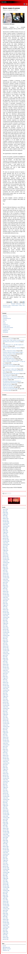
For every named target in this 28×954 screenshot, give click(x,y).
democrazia (18, 303)
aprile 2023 (5, 570)
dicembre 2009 (6, 813)
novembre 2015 (6, 705)
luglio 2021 (5, 602)
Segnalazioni (5, 330)
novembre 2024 (6, 541)
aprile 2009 (5, 825)
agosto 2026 (5, 509)
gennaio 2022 (5, 593)
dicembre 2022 (6, 576)
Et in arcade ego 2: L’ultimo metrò (10, 369)
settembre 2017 (6, 671)
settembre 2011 (6, 781)
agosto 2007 (5, 855)
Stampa (9, 302)
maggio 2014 (5, 732)
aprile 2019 (5, 643)
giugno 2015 (5, 712)
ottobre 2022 (5, 579)
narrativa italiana (15, 305)
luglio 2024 (5, 547)
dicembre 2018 (6, 649)
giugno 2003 (5, 931)
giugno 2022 (5, 585)
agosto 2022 (5, 582)
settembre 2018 (6, 653)
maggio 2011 (5, 787)
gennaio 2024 (5, 556)
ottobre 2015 (5, 706)
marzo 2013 (5, 753)
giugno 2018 (5, 658)
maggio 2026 (5, 514)
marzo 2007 (5, 863)
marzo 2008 (5, 845)
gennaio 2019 (5, 647)
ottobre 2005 (5, 889)
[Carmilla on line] (14, 2)
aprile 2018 (5, 661)
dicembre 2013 (6, 740)
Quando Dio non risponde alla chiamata (11, 373)
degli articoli (6, 947)
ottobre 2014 (5, 725)
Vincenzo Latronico (6, 306)
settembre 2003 (6, 927)
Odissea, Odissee (6, 355)
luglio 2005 (5, 893)
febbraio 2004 (5, 919)
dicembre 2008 (6, 831)
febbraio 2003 (5, 937)
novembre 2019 (6, 632)
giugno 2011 (5, 785)
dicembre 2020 (6, 612)
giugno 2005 (5, 895)
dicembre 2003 (6, 922)
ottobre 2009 (5, 816)
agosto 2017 (5, 673)
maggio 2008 (5, 842)
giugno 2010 (5, 804)
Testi (4, 321)
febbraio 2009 (5, 828)
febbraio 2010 (5, 810)
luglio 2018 (5, 656)
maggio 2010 (5, 805)
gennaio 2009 (5, 829)
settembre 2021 (6, 599)
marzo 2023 (5, 571)
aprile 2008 (5, 843)
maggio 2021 (5, 605)
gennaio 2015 (5, 720)
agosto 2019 (5, 637)
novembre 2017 (6, 668)
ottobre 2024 (5, 542)
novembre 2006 (6, 869)
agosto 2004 (5, 910)
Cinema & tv (5, 324)
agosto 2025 (5, 527)
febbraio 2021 (5, 609)
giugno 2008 (5, 840)
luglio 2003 (5, 930)
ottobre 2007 (5, 852)
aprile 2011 (5, 788)
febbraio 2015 (5, 719)
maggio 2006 (5, 878)
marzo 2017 (5, 681)
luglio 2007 (5, 857)
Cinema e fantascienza (9, 350)
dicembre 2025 (6, 521)
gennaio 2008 (5, 848)
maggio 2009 (5, 823)
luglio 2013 (5, 747)
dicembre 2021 (6, 594)
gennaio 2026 (5, 520)
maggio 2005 (5, 896)
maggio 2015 (5, 714)
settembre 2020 (6, 617)
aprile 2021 (5, 606)
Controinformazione (7, 318)
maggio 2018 (5, 659)
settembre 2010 (6, 799)
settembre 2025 (6, 526)
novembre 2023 (6, 559)
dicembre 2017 (6, 667)
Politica (20, 305)
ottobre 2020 (5, 615)
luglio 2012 (5, 766)
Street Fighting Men (7, 375)
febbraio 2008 (5, 846)
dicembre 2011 (6, 776)
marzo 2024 (5, 553)
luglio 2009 (5, 820)
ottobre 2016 (5, 688)
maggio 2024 (5, 550)
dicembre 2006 (6, 867)
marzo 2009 (5, 826)
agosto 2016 (5, 691)
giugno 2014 (5, 731)
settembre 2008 (6, 835)
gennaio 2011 (5, 793)
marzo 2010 (5, 808)
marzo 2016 (5, 699)
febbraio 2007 (5, 864)
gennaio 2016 (5, 702)
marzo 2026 (5, 517)
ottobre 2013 (5, 743)
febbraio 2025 (5, 536)
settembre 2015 (6, 708)
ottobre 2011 (5, 779)
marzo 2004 (5, 917)
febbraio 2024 (5, 555)
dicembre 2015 (6, 703)
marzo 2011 (5, 790)
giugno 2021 (5, 603)
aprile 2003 (5, 934)
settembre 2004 (6, 908)
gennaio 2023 (5, 574)
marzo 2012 (5, 772)
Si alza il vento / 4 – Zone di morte (10, 376)
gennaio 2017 (5, 684)
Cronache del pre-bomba (8, 327)
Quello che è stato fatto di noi (9, 385)
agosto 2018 (5, 655)
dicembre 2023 (6, 558)
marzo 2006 (5, 881)
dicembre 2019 (6, 630)
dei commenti (7, 948)
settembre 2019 (6, 635)
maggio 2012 (5, 769)
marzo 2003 (5, 936)
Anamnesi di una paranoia (8, 387)
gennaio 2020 (5, 629)
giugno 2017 (5, 676)
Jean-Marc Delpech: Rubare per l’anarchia (11, 347)
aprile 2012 (5, 770)
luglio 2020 (5, 620)
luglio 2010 (5, 802)
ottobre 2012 (5, 761)
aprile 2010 (5, 807)
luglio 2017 (5, 675)
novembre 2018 (6, 650)
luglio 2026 (5, 511)
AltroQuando (5, 332)
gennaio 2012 (5, 775)
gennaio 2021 (5, 611)
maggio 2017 (5, 678)
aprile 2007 (5, 861)
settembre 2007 (6, 854)
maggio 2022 (5, 586)
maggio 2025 (5, 532)
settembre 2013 (6, 744)
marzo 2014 (5, 735)
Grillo (23, 303)
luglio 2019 (5, 638)
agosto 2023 (5, 564)
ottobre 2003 (5, 925)
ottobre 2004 (5, 907)
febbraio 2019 (5, 646)
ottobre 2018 (5, 652)
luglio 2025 (5, 529)
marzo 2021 (5, 608)
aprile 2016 (5, 697)
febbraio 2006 (5, 883)
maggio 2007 (5, 860)
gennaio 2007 (5, 866)
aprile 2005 (5, 898)
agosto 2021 (5, 600)
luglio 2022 (5, 583)
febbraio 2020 (5, 627)
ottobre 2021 (5, 597)
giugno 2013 (5, 749)
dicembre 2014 (6, 722)
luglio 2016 (5, 693)
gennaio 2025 (5, 538)
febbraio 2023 (5, 573)
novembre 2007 (6, 851)
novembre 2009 (6, 814)
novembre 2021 (6, 596)
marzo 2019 (5, 644)
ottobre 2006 (5, 870)
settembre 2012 (6, 763)
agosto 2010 (5, 801)
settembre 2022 (6, 580)
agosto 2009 (5, 819)
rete (23, 305)
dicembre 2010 (6, 794)
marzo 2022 (5, 589)
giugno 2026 (5, 512)
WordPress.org (6, 950)
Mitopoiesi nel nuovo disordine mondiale (11, 366)
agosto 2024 (5, 545)
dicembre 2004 (6, 904)
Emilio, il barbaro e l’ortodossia (9, 359)
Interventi (5, 315)
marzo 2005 (5, 899)
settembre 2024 (6, 544)
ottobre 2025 (5, 524)
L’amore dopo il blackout (8, 364)
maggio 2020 (5, 623)
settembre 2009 (6, 817)
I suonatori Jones (6, 329)
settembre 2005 (6, 890)
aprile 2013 (5, 752)
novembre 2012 (6, 760)
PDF (15, 302)
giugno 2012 (5, 767)
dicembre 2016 (6, 685)
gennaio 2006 (5, 884)
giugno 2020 (5, 621)
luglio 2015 (5, 711)
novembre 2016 (6, 687)
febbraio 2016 (5, 700)
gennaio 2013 (5, 757)
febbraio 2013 (5, 755)
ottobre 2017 (5, 670)
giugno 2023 (5, 567)
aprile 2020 (5, 624)
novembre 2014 (6, 723)
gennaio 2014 (5, 738)
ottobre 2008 (5, 834)
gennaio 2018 (5, 665)
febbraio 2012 (5, 773)
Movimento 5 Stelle (7, 305)
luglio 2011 (5, 784)
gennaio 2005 (5, 902)
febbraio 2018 (5, 664)
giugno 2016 (5, 694)
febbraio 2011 (5, 791)
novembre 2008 (6, 832)
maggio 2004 (5, 914)
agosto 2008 (5, 837)
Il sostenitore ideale (7, 390)
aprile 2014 (5, 734)
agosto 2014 (5, 728)
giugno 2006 (5, 876)
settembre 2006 (6, 872)
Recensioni (16, 10)
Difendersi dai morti (7, 384)
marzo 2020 (5, 626)
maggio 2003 (5, 933)
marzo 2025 (5, 535)
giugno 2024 (5, 548)
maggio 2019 (5, 641)
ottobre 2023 (5, 561)
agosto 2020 (5, 618)
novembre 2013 (6, 741)
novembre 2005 (6, 887)
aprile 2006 (5, 880)
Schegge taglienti (6, 326)
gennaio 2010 (5, 811)
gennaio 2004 (5, 921)
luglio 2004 (5, 911)
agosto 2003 (5, 928)
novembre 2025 (6, 523)
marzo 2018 (5, 662)
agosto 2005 (5, 892)
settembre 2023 (6, 562)
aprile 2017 (5, 679)
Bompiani (13, 303)
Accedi (4, 945)
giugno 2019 (5, 640)
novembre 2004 (6, 905)
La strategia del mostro (7, 356)
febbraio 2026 (5, 518)
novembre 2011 (6, 778)
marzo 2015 (5, 717)
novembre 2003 (6, 924)
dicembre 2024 (6, 539)
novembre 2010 (6, 796)
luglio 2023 (5, 565)
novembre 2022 (6, 577)
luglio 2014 (5, 729)
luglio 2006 (5, 875)
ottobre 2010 (5, 798)
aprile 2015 (5, 716)
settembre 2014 (6, 726)
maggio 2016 (5, 696)
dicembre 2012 (6, 758)
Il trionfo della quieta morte (8, 358)
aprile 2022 (5, 588)
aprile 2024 (5, 552)
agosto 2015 (5, 709)
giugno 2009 (5, 822)
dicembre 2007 (6, 849)
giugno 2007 (5, 858)
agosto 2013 (5, 746)
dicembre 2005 (6, 886)
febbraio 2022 (5, 591)
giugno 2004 (5, 913)
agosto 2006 (5, 873)
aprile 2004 (5, 916)
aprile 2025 (5, 533)
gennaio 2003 (5, 939)
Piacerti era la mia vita (7, 338)
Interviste (5, 319)
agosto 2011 (5, 782)
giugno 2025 (5, 530)
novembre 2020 (6, 614)
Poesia (4, 323)
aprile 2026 (5, 515)
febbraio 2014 (5, 737)
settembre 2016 (6, 690)
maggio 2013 (5, 750)
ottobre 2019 (5, 634)
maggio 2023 (5, 568)
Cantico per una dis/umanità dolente (10, 388)
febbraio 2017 (5, 682)
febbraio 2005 (5, 901)
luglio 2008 (5, 839)
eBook (21, 302)
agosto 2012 (5, 764)
